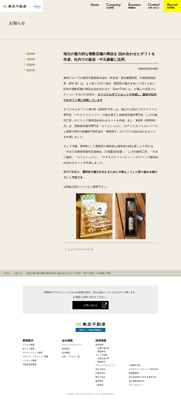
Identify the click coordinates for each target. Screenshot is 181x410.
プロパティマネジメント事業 (35, 356)
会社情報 (110, 7)
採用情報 (170, 7)
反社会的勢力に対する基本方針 (142, 376)
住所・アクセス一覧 (71, 356)
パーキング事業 (29, 360)
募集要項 (101, 351)
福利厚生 (99, 380)
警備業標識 (134, 373)
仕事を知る (100, 373)
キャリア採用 (101, 354)
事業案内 (28, 340)
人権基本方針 (135, 365)
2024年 (31, 53)
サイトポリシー (136, 384)
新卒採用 (99, 344)
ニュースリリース (78, 249)
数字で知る (100, 376)
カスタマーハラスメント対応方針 (143, 369)
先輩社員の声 (103, 348)
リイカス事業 (28, 344)
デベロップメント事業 (32, 352)
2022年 (31, 64)
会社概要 (66, 352)
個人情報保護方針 (137, 380)
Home (6, 273)
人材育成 (99, 384)
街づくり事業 (28, 348)
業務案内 (132, 7)
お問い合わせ (153, 7)
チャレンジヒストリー (72, 344)
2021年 (31, 70)
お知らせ (17, 23)
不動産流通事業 (29, 364)
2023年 (31, 59)
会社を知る (100, 369)
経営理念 (66, 348)
